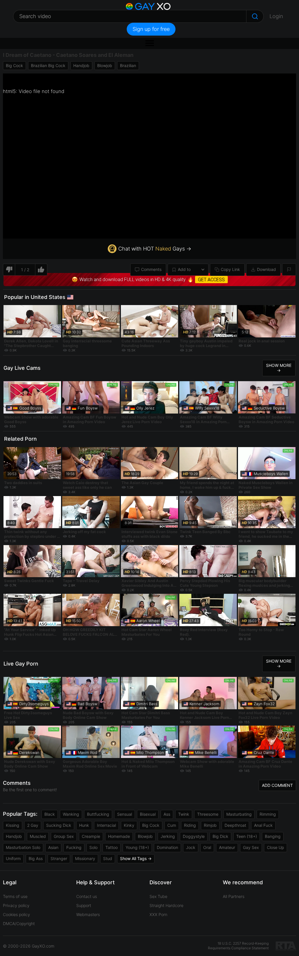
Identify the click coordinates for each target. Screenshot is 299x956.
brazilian (128, 65)
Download (266, 269)
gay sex (251, 847)
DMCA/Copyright (19, 923)
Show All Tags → (136, 858)
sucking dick (58, 825)
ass (167, 814)
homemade (119, 836)
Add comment (277, 785)
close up (275, 847)
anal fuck (263, 825)
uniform (13, 858)
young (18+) (137, 847)
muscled (38, 836)
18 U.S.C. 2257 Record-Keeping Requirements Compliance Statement (238, 945)
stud (107, 858)
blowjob (104, 65)
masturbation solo (23, 847)
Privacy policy (16, 905)
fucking (73, 847)
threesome (207, 814)
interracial (106, 825)
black (49, 814)
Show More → (278, 368)
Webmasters (88, 914)
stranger (59, 858)
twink (183, 814)
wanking (71, 814)
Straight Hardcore (166, 905)
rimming (268, 814)
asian (53, 847)
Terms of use (15, 896)
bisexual (148, 814)
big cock (14, 65)
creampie (91, 836)
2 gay (32, 825)
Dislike (9, 270)
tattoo (111, 847)
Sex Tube (158, 896)
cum (171, 825)
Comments (151, 269)
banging (273, 836)
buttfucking (98, 814)
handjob (81, 65)
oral (207, 847)
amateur (227, 847)
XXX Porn (158, 914)
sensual (124, 814)
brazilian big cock (48, 65)
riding (190, 825)
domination (167, 847)
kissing (12, 825)
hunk (84, 825)
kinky (129, 825)
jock (190, 847)
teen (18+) (246, 836)
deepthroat (235, 825)
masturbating (239, 814)
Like (41, 270)
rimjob (210, 825)
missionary (85, 858)
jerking (168, 836)
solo (93, 847)
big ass (36, 858)
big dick (220, 836)
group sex (64, 836)
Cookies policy (16, 914)
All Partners (233, 896)
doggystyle (194, 836)
